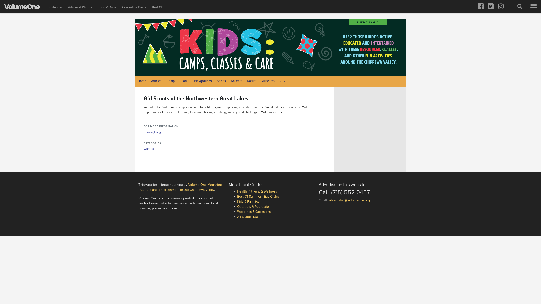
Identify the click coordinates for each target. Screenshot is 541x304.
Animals (236, 81)
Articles (156, 81)
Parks (185, 81)
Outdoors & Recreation (254, 207)
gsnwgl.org (153, 132)
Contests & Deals (134, 7)
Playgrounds (203, 81)
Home (142, 81)
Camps (171, 81)
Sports (221, 81)
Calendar (55, 7)
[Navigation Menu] (533, 6)
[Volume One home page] (25, 8)
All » (283, 81)
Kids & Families (248, 202)
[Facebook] (480, 6)
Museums (268, 81)
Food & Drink (107, 7)
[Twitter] (491, 6)
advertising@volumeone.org (349, 200)
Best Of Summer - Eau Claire (258, 196)
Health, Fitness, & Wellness (257, 191)
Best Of (157, 7)
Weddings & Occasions (254, 212)
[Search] (520, 6)
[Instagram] (501, 6)
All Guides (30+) (249, 217)
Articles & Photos (80, 7)
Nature (251, 81)
